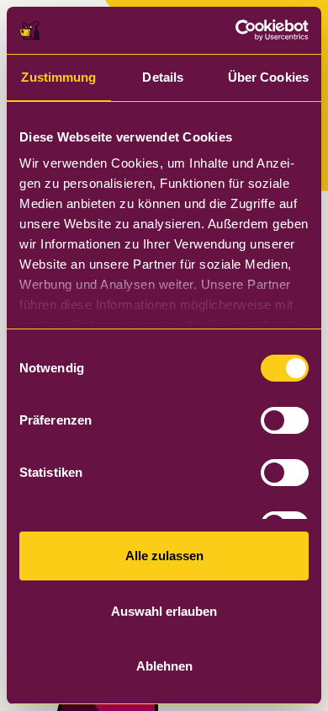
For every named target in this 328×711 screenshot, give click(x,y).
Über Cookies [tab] (268, 77)
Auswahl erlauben (164, 611)
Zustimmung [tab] (58, 77)
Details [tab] (162, 77)
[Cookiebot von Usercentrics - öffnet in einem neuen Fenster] (236, 30)
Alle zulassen (164, 555)
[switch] (285, 420)
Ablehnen (164, 666)
